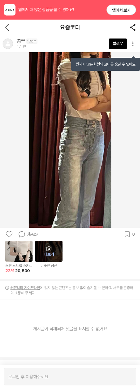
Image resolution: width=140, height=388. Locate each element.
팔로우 (118, 43)
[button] (8, 44)
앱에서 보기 (121, 10)
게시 (128, 376)
